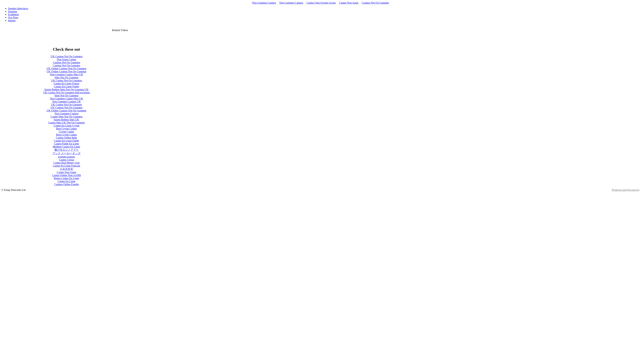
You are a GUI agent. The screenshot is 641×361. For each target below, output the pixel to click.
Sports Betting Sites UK (66, 119)
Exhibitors (13, 14)
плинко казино (66, 156)
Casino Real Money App (66, 162)
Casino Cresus (66, 159)
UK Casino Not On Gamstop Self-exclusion (66, 92)
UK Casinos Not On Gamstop (66, 56)
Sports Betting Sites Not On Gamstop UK (66, 89)
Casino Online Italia (66, 137)
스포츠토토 (66, 168)
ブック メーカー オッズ (66, 153)
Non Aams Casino (66, 59)
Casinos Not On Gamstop (375, 2)
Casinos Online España (66, 184)
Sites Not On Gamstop (66, 77)
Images (12, 20)
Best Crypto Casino (66, 128)
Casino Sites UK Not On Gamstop (66, 122)
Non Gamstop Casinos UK (66, 101)
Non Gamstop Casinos (264, 2)
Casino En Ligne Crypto (66, 125)
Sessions (12, 11)
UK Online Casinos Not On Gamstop (66, 68)
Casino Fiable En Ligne (66, 143)
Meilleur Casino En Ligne (66, 146)
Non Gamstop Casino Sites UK (66, 74)
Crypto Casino (66, 131)
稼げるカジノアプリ (66, 149)
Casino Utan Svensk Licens (321, 2)
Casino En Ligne (66, 181)
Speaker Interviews (18, 8)
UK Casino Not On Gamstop (66, 80)
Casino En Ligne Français (66, 165)
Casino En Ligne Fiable (66, 86)
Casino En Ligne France (66, 83)
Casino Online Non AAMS (66, 175)
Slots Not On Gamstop (66, 95)
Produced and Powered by (626, 190)
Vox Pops (13, 17)
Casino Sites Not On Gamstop (66, 116)
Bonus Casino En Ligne (66, 178)
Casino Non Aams (348, 2)
